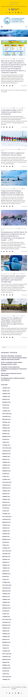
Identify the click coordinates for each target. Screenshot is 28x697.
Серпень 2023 (6, 490)
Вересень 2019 (6, 625)
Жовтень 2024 (6, 450)
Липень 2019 (5, 631)
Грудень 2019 (6, 616)
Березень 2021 (6, 573)
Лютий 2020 (5, 611)
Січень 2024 (5, 476)
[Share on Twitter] (3, 86)
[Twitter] (15, 12)
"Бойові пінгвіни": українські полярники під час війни (12, 154)
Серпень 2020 (6, 593)
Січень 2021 (5, 579)
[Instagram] (12, 12)
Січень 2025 (5, 442)
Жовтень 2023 (6, 485)
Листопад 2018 (6, 653)
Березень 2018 (6, 668)
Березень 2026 (6, 402)
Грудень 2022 (6, 513)
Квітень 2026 (6, 399)
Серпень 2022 (6, 525)
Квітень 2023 (6, 502)
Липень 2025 (5, 425)
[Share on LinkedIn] (9, 86)
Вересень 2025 (6, 419)
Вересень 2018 (6, 659)
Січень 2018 (5, 673)
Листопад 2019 (6, 619)
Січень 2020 (5, 613)
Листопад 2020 (6, 585)
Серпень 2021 (6, 559)
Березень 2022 (6, 539)
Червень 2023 (6, 496)
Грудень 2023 (6, 479)
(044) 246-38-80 (14, 2)
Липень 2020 (6, 596)
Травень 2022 (6, 533)
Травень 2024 (6, 465)
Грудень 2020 (6, 582)
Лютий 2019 (5, 645)
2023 (20, 33)
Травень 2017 (6, 679)
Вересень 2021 (6, 556)
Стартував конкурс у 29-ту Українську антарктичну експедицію (12, 112)
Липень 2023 (5, 493)
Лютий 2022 (5, 542)
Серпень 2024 (6, 456)
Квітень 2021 (5, 570)
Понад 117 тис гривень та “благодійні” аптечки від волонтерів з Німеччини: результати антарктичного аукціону (12, 322)
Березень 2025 (6, 436)
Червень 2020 (6, 599)
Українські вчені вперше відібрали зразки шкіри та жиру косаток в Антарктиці (12, 193)
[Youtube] (9, 12)
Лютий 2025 (5, 439)
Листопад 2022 (6, 516)
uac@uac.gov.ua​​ (14, 4)
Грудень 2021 (6, 548)
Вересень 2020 (6, 591)
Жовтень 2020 (6, 588)
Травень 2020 (6, 602)
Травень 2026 (6, 396)
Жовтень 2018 (6, 656)
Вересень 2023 (6, 488)
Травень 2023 (6, 499)
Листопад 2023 (6, 482)
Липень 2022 (5, 528)
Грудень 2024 (6, 445)
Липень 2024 (6, 459)
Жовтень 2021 (6, 553)
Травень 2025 (6, 430)
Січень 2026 (5, 408)
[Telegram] (18, 12)
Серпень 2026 (6, 388)
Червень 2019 (6, 633)
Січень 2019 (5, 648)
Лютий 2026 (5, 405)
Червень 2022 (6, 530)
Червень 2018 (6, 665)
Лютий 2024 (5, 473)
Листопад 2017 (6, 676)
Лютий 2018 (5, 671)
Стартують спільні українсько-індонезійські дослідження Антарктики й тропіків (14, 368)
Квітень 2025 (6, 433)
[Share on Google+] (7, 86)
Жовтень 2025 (6, 416)
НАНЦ (20, 58)
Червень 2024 (6, 462)
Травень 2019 (6, 636)
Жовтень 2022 (6, 519)
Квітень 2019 (5, 639)
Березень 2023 (6, 505)
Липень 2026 (6, 390)
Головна (15, 33)
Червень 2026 (6, 393)
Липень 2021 (5, 562)
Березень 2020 (6, 608)
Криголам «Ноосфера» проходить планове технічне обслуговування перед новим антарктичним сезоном (13, 357)
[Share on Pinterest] (12, 86)
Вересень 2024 (6, 453)
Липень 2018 (5, 662)
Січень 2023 (5, 510)
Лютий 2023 (5, 508)
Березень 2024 (6, 470)
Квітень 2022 (6, 536)
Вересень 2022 (6, 522)
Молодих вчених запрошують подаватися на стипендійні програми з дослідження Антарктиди (13, 279)
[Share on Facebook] (1, 86)
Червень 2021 (6, 565)
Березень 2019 (6, 642)
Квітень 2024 (6, 468)
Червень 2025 (6, 428)
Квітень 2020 (6, 605)
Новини (11, 58)
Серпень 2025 (6, 422)
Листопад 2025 (6, 413)
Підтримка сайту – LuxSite (8, 687)
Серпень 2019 (6, 628)
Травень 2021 (6, 568)
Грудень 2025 (6, 410)
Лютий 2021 (5, 576)
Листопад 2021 (6, 550)
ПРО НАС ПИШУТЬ (14, 149)
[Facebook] (6, 12)
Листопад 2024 (6, 448)
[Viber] (21, 12)
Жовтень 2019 (6, 622)
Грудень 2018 (6, 651)
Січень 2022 (5, 545)
